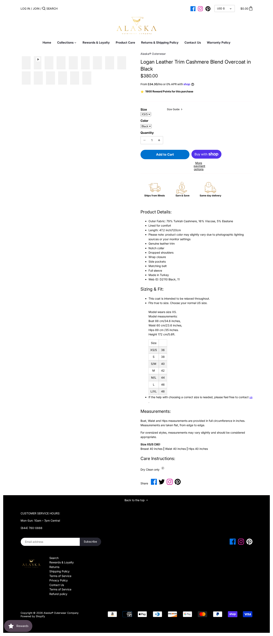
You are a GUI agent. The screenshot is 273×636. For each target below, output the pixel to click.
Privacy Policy (58, 580)
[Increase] (159, 140)
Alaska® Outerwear (153, 53)
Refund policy (58, 594)
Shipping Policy (59, 571)
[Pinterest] (207, 8)
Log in (25, 8)
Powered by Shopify (33, 616)
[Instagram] (200, 8)
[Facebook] (192, 8)
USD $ (221, 8)
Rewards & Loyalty (61, 562)
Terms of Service (60, 576)
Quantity (147, 133)
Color (144, 121)
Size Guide (173, 109)
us (250, 397)
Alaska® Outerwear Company (61, 612)
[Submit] (44, 8)
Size (143, 109)
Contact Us (56, 585)
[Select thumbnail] (26, 63)
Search (54, 558)
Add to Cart (165, 154)
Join (36, 8)
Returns (54, 567)
